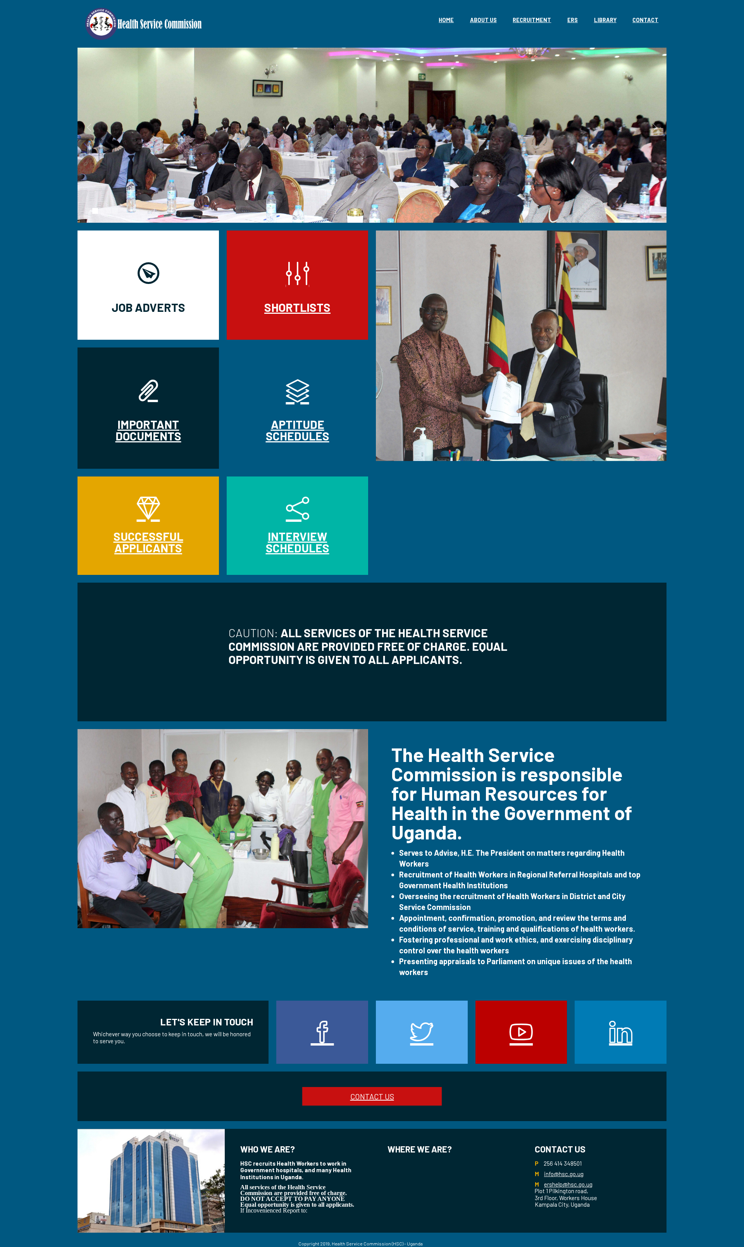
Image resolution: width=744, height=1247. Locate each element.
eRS (572, 20)
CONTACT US (372, 1096)
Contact (645, 20)
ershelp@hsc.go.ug (568, 1184)
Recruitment (532, 20)
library (605, 20)
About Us (483, 20)
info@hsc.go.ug (564, 1173)
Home (446, 20)
